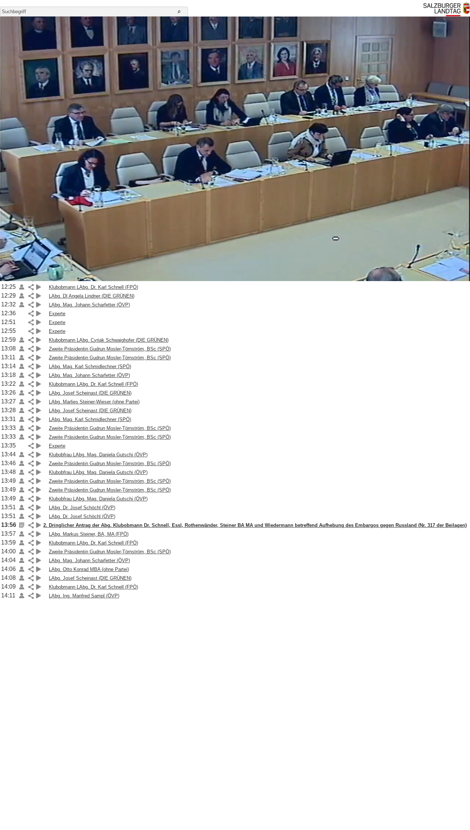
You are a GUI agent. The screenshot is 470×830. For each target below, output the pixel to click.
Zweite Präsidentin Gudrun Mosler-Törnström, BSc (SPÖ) (110, 349)
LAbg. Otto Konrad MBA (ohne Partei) (89, 569)
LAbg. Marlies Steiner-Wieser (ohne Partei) (94, 402)
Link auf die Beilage (22, 287)
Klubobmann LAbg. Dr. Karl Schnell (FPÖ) (93, 287)
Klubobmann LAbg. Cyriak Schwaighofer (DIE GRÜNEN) (109, 340)
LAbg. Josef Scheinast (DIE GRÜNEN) (90, 393)
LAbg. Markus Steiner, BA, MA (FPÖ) (89, 534)
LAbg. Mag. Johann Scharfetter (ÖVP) (89, 305)
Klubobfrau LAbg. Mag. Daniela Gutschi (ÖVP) (98, 454)
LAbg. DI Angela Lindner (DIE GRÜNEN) (91, 296)
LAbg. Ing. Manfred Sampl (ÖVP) (84, 596)
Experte (57, 313)
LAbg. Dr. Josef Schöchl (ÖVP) (82, 507)
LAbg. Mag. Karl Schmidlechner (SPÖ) (90, 366)
